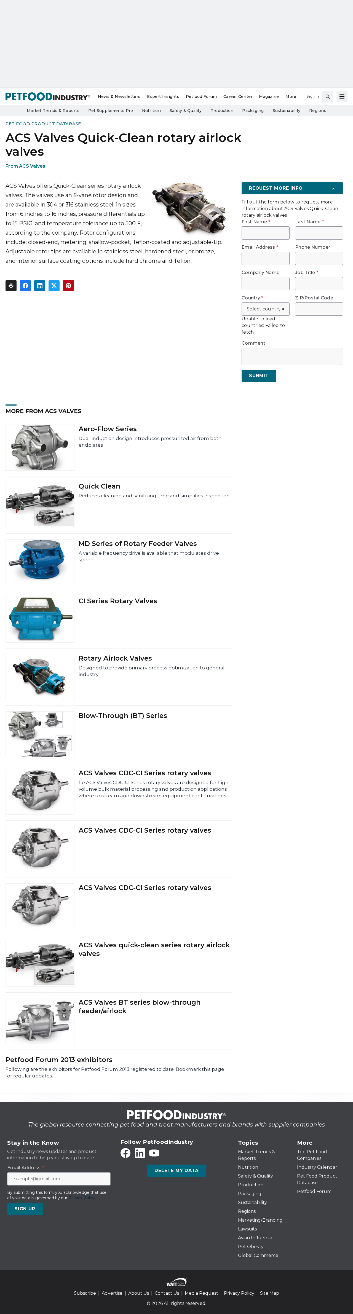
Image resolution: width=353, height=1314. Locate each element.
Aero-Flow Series (108, 429)
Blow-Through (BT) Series (123, 716)
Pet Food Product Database (43, 123)
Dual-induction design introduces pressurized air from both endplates (150, 442)
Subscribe (85, 1293)
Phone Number (312, 247)
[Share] (25, 285)
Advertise (112, 1293)
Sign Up (25, 1208)
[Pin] (68, 285)
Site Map (269, 1293)
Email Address (260, 247)
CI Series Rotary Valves (118, 601)
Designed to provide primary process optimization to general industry (151, 671)
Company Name (260, 272)
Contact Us (167, 1293)
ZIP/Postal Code (314, 298)
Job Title (306, 272)
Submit (259, 375)
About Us (138, 1293)
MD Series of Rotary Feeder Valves (138, 544)
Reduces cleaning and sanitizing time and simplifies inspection (154, 495)
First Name (256, 222)
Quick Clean (100, 486)
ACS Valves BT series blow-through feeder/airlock (140, 1006)
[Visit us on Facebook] (125, 1153)
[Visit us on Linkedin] (140, 1153)
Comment (253, 343)
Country (252, 298)
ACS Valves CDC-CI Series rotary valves (145, 773)
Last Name (309, 222)
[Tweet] (54, 285)
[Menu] (341, 96)
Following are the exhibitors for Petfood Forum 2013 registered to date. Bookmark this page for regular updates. (115, 1072)
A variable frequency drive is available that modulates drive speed (149, 556)
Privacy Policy (239, 1293)
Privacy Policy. (82, 1197)
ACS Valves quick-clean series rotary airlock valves (154, 949)
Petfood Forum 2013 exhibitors (59, 1060)
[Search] (327, 96)
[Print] (11, 285)
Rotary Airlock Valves (115, 658)
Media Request (201, 1293)
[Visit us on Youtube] (154, 1153)
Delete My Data (176, 1170)
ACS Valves (32, 166)
